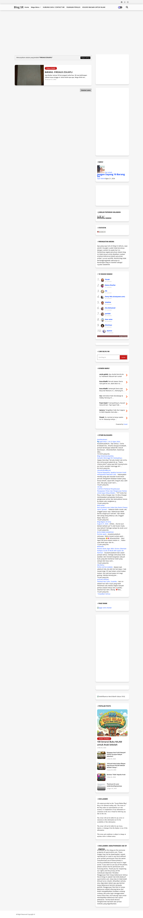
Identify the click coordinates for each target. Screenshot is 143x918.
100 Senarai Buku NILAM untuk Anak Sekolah (109, 743)
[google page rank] (104, 608)
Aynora (109, 331)
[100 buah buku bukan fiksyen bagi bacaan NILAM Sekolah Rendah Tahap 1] (101, 766)
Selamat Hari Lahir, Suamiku (107, 581)
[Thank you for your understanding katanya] (101, 786)
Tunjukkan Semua (104, 594)
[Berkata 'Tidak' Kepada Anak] (101, 777)
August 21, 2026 (102, 524)
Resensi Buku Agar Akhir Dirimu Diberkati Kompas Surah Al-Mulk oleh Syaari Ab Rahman (111, 551)
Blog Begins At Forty (104, 522)
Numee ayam (101, 534)
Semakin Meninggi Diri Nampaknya (109, 458)
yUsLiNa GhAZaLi (103, 579)
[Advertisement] (64, 17)
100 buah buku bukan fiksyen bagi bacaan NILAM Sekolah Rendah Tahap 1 (116, 765)
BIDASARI (100, 546)
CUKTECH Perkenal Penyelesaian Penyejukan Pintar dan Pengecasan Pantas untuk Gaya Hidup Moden (112, 491)
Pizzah (107, 279)
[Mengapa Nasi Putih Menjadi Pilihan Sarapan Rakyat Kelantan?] (101, 755)
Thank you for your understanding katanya (114, 785)
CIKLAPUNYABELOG (104, 470)
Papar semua (85, 58)
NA (106, 291)
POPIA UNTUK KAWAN (105, 567)
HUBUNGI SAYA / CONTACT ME (53, 7)
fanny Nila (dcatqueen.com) (115, 297)
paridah (108, 314)
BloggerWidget (123, 336)
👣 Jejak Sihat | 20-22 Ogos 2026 (108, 442)
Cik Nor (99, 487)
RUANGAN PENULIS (73, 7)
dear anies (108, 319)
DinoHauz (108, 325)
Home (27, 7)
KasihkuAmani (102, 439)
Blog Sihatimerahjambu (105, 456)
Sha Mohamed (110, 308)
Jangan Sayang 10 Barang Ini (111, 175)
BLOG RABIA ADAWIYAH (105, 532)
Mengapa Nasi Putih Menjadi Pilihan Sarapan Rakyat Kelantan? (116, 754)
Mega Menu (35, 7)
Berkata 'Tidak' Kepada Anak (116, 774)
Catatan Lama (86, 90)
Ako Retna (100, 565)
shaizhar (108, 302)
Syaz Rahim (101, 178)
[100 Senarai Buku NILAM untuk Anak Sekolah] (112, 722)
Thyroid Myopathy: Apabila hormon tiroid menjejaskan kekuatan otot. (111, 473)
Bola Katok (100, 505)
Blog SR (19, 7)
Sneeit (126, 424)
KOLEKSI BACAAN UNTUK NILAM (93, 7)
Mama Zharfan (110, 285)
